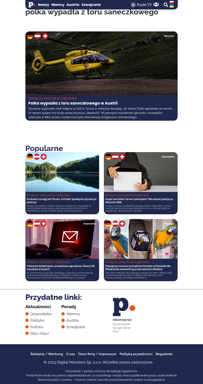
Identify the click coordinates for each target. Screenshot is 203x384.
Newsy (43, 4)
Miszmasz (169, 36)
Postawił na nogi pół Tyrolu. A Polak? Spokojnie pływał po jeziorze (61, 200)
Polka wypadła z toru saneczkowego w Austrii (73, 103)
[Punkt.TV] (133, 5)
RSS (115, 331)
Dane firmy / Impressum (97, 354)
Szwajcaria (91, 4)
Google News (122, 327)
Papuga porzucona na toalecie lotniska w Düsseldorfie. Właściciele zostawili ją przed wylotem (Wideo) (138, 267)
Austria (73, 4)
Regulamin (164, 354)
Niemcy (57, 4)
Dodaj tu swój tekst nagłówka (52, 98)
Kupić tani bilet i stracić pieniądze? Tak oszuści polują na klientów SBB (139, 200)
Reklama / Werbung (46, 354)
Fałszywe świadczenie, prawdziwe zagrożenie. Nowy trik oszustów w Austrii (61, 267)
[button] (166, 5)
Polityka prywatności (136, 354)
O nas (70, 354)
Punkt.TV (144, 4)
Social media (121, 324)
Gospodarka (168, 156)
